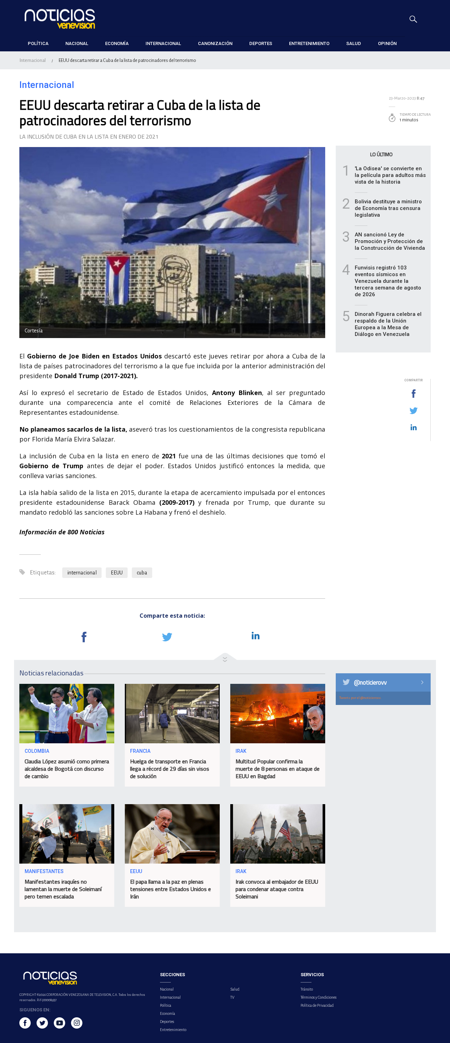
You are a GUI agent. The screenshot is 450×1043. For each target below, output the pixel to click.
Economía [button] (117, 43)
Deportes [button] (260, 43)
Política (165, 1005)
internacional (82, 572)
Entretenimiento (173, 1030)
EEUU (117, 572)
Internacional (32, 60)
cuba (142, 572)
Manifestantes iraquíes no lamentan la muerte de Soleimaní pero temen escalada (63, 889)
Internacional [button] (163, 43)
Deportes (167, 1021)
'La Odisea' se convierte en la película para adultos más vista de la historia (390, 175)
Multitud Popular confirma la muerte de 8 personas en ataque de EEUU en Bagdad (278, 768)
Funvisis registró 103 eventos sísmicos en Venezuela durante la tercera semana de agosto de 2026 (388, 281)
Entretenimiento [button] (309, 43)
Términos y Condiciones (318, 997)
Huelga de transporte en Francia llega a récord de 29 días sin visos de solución (169, 768)
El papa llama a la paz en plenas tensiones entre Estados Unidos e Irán (170, 889)
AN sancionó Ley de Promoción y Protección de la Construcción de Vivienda (390, 241)
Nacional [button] (76, 43)
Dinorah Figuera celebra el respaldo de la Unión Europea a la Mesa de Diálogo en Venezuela (388, 324)
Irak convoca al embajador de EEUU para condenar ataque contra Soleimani (277, 889)
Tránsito (307, 989)
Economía (167, 1013)
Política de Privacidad (317, 1005)
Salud (234, 989)
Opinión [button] (387, 43)
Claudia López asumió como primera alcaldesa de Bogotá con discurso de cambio (67, 768)
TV (232, 997)
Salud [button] (353, 43)
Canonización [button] (215, 43)
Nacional (167, 989)
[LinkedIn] (413, 428)
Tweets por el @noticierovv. (360, 698)
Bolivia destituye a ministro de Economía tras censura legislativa (388, 208)
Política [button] (38, 43)
